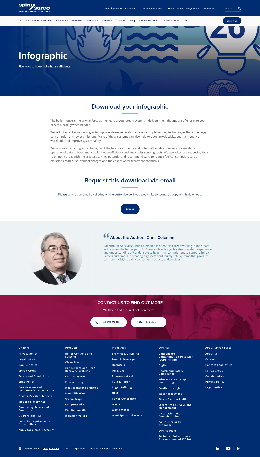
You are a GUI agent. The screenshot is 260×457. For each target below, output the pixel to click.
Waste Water (120, 409)
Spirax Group (28, 370)
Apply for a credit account (37, 430)
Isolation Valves (76, 415)
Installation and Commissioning (170, 415)
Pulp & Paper (121, 381)
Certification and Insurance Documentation (36, 389)
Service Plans (168, 430)
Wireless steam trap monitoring (172, 381)
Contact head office (218, 365)
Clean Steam (73, 362)
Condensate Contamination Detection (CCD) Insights (176, 356)
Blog (238, 448)
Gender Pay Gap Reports (35, 396)
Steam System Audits (173, 399)
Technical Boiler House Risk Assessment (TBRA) (175, 438)
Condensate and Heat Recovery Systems (80, 369)
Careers (210, 359)
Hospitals (118, 365)
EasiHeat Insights (171, 388)
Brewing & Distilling (125, 353)
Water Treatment (170, 393)
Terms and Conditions (34, 376)
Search (239, 8)
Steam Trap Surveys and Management (175, 406)
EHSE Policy (27, 381)
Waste (116, 404)
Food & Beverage (123, 359)
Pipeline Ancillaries (78, 410)
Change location (51, 448)
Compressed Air (76, 404)
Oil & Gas (118, 370)
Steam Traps (73, 399)
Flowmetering (74, 382)
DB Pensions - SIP (31, 415)
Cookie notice (28, 365)
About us (211, 353)
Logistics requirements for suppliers (34, 423)
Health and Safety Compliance (171, 372)
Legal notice (27, 359)
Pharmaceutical (122, 376)
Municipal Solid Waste (127, 415)
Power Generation (124, 398)
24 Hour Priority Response (170, 423)
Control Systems (76, 376)
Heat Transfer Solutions (81, 387)
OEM (115, 393)
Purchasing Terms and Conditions (34, 408)
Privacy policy (28, 353)
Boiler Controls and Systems (78, 355)
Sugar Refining (122, 387)
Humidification (75, 393)
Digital (163, 365)
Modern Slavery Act (32, 401)
